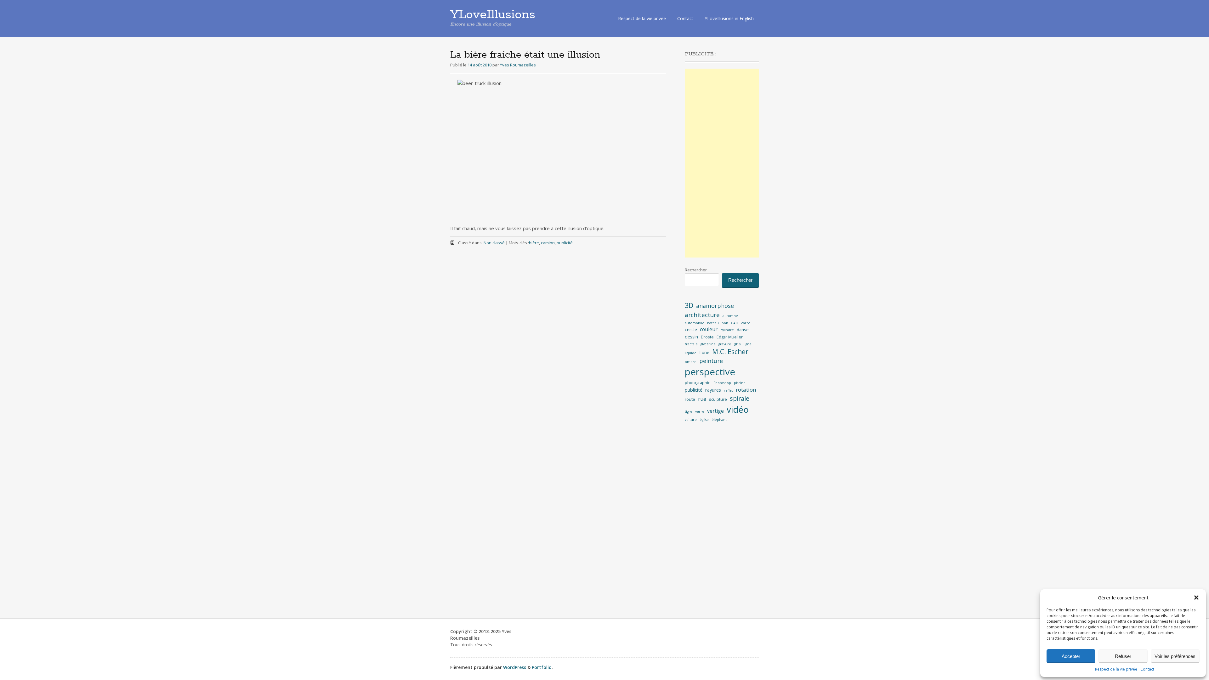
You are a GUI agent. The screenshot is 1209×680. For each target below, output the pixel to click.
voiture (691, 419)
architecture (702, 315)
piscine (740, 383)
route (690, 399)
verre (699, 411)
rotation (746, 389)
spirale (739, 398)
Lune (704, 352)
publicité (565, 243)
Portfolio (542, 667)
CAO (734, 323)
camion (548, 243)
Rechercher (696, 270)
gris (737, 344)
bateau (713, 323)
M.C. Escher (730, 351)
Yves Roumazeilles (518, 65)
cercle (691, 329)
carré (745, 323)
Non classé (494, 243)
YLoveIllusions (492, 15)
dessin (691, 337)
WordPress (514, 667)
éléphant (719, 419)
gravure (724, 344)
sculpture (718, 399)
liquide (690, 353)
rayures (713, 390)
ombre (690, 362)
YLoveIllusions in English (729, 18)
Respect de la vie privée (1116, 669)
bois (725, 323)
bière (534, 243)
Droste (707, 337)
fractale (691, 344)
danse (743, 329)
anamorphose (715, 305)
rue (702, 398)
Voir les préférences (1175, 656)
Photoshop (722, 383)
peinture (711, 361)
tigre (688, 411)
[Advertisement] (722, 163)
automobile (694, 323)
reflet (728, 390)
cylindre (727, 330)
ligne (748, 344)
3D (689, 305)
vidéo (738, 409)
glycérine (708, 344)
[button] (1196, 597)
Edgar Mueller (730, 337)
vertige (715, 410)
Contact (1147, 669)
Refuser (1123, 656)
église (704, 419)
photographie (698, 382)
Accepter (1071, 656)
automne (730, 316)
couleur (709, 329)
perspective (710, 372)
